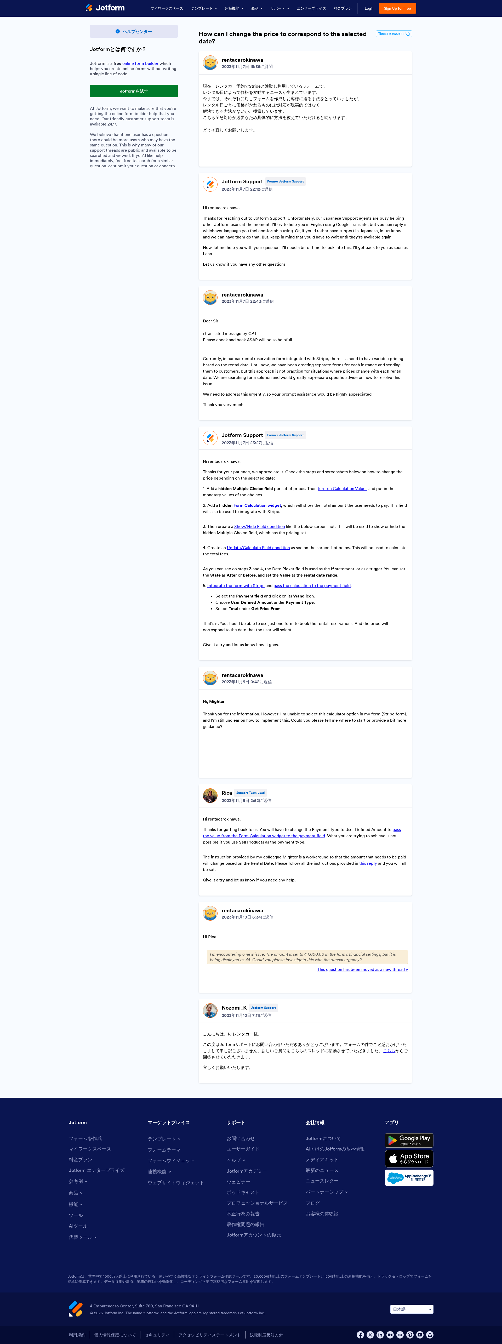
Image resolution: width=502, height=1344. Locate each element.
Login (369, 8)
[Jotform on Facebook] (360, 1335)
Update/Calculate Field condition (258, 547)
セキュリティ (157, 1334)
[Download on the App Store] (409, 1159)
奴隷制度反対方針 (266, 1334)
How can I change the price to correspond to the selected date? (283, 37)
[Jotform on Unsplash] (429, 1335)
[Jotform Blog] (400, 1335)
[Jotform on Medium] (390, 1335)
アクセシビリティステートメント (209, 1334)
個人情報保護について (115, 1334)
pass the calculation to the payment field (312, 585)
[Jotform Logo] (105, 8)
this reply (368, 863)
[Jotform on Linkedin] (380, 1335)
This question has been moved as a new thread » (362, 969)
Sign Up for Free (397, 8)
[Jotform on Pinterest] (410, 1335)
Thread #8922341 (390, 34)
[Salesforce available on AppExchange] (409, 1178)
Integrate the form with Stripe (236, 585)
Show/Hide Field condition (259, 526)
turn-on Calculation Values (342, 488)
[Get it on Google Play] (409, 1140)
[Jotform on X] (370, 1335)
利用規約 (77, 1334)
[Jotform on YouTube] (420, 1335)
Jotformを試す (134, 91)
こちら (389, 1050)
